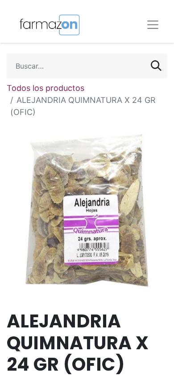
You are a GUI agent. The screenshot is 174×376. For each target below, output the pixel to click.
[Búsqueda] (156, 65)
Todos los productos (45, 88)
